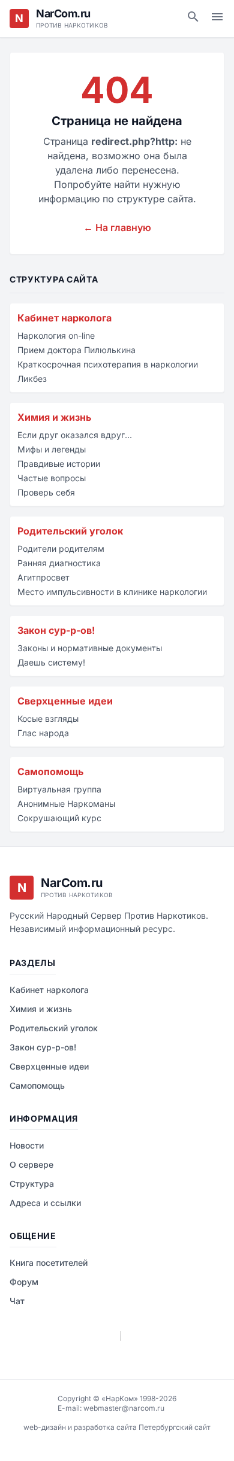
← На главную (117, 227)
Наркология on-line (56, 335)
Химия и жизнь (54, 417)
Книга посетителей (49, 1263)
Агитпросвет (43, 577)
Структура (32, 1183)
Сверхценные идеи (65, 701)
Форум (24, 1282)
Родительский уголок (70, 531)
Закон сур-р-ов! (56, 630)
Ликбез (32, 378)
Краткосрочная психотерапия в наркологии (107, 364)
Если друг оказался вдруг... (74, 435)
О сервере (31, 1164)
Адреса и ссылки (45, 1203)
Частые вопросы (51, 478)
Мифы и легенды (51, 449)
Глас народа (43, 733)
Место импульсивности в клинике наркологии (112, 592)
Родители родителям (60, 548)
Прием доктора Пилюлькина (76, 350)
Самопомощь (50, 771)
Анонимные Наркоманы (66, 803)
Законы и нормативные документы (89, 648)
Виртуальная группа (59, 789)
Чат (17, 1301)
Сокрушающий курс (59, 818)
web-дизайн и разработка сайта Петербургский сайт (117, 1427)
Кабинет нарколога (64, 318)
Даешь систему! (51, 662)
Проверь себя (46, 492)
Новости (27, 1145)
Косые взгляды (48, 718)
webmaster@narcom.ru (123, 1408)
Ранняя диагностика (59, 563)
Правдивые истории (58, 463)
